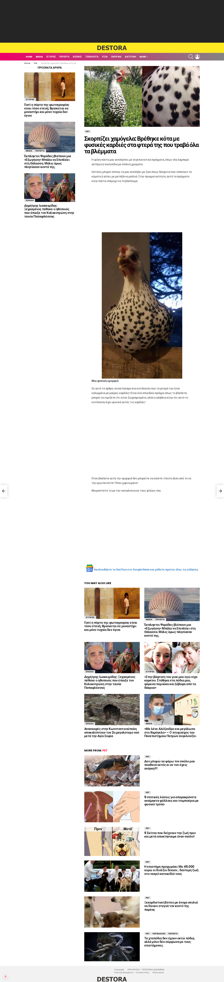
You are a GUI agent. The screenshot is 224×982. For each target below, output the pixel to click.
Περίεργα (64, 56)
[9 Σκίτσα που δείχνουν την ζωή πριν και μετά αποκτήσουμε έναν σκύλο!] (112, 841)
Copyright (119, 969)
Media (39, 56)
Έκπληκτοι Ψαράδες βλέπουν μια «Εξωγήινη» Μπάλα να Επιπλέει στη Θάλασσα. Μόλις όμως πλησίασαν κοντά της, (170, 630)
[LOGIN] (197, 57)
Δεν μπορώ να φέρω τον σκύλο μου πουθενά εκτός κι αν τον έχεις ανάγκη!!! (169, 765)
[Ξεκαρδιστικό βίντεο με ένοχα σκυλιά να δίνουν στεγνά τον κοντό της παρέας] (112, 912)
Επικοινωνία (158, 972)
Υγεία (105, 56)
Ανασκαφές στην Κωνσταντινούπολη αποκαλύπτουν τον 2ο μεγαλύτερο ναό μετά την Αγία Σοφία (111, 732)
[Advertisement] (112, 21)
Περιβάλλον (159, 933)
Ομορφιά (116, 56)
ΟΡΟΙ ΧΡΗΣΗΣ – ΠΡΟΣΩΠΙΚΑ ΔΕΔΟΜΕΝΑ (146, 969)
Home (29, 56)
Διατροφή (130, 56)
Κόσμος (77, 56)
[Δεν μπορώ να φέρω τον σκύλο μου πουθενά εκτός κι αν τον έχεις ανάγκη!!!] (112, 770)
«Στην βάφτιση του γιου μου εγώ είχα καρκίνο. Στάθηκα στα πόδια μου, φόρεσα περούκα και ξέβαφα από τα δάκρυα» (170, 682)
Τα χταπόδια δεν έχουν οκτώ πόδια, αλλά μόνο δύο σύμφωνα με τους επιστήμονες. (169, 942)
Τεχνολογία (91, 56)
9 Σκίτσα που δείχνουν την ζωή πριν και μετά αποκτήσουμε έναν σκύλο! (170, 835)
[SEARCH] (190, 57)
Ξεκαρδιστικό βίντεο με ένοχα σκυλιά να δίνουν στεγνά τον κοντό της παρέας (171, 906)
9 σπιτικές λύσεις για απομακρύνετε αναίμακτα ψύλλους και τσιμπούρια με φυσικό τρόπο (171, 800)
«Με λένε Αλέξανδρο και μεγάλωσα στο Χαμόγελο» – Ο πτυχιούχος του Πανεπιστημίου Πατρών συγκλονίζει (170, 732)
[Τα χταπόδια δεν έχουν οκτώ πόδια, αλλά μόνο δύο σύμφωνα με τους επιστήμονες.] (112, 946)
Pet (105, 750)
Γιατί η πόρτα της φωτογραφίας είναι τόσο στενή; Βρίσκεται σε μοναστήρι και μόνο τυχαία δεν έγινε (110, 626)
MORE (143, 56)
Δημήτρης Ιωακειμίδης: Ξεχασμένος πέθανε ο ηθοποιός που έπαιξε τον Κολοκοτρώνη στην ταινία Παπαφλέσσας (109, 682)
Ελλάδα (90, 671)
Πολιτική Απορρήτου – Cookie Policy (131, 972)
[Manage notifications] (5, 976)
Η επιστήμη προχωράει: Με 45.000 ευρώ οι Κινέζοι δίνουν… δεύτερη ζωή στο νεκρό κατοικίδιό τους (171, 870)
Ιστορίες (51, 56)
